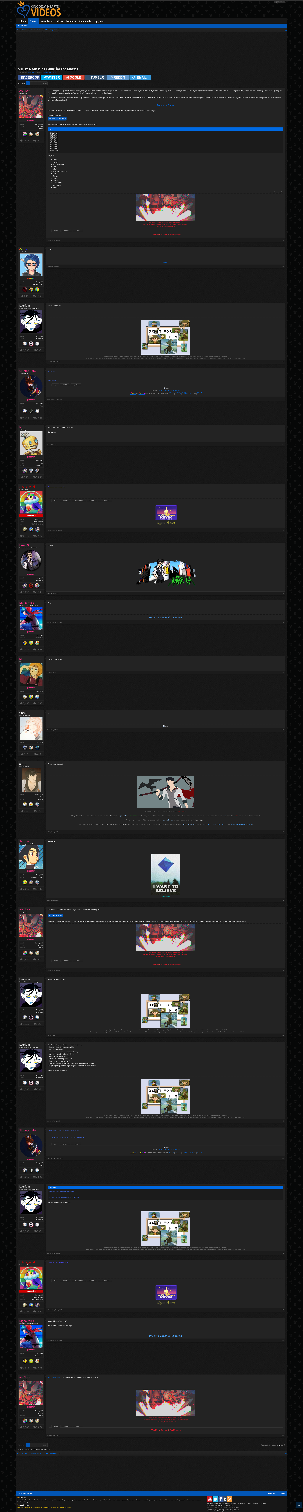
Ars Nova (45, 72)
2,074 (39, 140)
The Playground (31, 72)
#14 (283, 1035)
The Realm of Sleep (37, 524)
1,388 (39, 703)
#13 (283, 970)
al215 (22, 764)
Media (60, 21)
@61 (54, 1377)
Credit (78, 230)
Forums (33, 21)
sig (55, 385)
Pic (55, 500)
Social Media (78, 500)
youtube (167, 390)
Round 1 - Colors (165, 105)
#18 (283, 1310)
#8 (283, 622)
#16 (283, 1158)
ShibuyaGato (51, 399)
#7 (283, 593)
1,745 (39, 888)
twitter (161, 390)
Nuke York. (39, 465)
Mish (48, 444)
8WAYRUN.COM (45, 1449)
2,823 (39, 417)
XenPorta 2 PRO (22, 1449)
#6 (283, 530)
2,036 (39, 477)
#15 (283, 1121)
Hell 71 (41, 129)
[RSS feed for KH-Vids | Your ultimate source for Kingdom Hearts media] (229, 1499)
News (18, 1507)
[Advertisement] (151, 49)
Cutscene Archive (26, 1507)
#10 (283, 730)
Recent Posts (22, 26)
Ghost (23, 713)
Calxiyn (49, 266)
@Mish (59, 1377)
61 (48, 673)
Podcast (53, 1507)
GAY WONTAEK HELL (37, 877)
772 (39, 810)
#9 (283, 673)
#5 (283, 444)
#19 (283, 1340)
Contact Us (274, 1493)
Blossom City (39, 638)
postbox (174, 390)
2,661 (39, 649)
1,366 (39, 296)
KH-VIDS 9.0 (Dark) (26, 1493)
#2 (283, 266)
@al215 (50, 1377)
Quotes (66, 230)
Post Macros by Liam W (253, 1503)
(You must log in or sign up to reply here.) (273, 1445)
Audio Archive (37, 1507)
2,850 (39, 535)
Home (23, 21)
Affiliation (68, 1507)
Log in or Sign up (279, 2)
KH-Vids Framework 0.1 (220, 1505)
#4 (283, 399)
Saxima (49, 900)
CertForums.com (234, 1511)
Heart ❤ (49, 593)
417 (39, 754)
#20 (283, 1436)
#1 (283, 240)
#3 (283, 362)
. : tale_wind (50, 530)
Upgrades (99, 21)
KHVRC (65, 385)
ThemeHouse (234, 1507)
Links (56, 230)
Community (85, 21)
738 (39, 350)
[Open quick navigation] (286, 30)
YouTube (165, 263)
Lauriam (24, 305)
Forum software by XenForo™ (223, 1503)
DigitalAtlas (50, 622)
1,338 (39, 592)
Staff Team (60, 1507)
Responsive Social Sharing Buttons (217, 1511)
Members (71, 21)
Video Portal (47, 21)
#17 (283, 1253)
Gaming (65, 500)
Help (283, 1493)
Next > (45, 83)
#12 (283, 900)
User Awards (105, 500)
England (40, 799)
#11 (283, 832)
